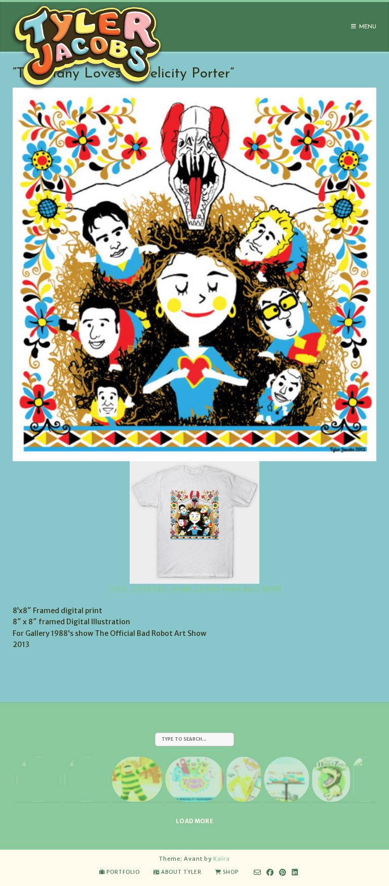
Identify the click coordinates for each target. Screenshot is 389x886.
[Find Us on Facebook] (270, 872)
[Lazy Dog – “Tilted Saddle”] (38, 779)
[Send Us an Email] (257, 872)
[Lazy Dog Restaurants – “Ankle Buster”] (86, 779)
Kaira (221, 858)
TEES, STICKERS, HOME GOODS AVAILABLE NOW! (195, 589)
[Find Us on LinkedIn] (295, 872)
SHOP (231, 872)
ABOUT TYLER (181, 872)
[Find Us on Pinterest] (283, 872)
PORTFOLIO (123, 872)
